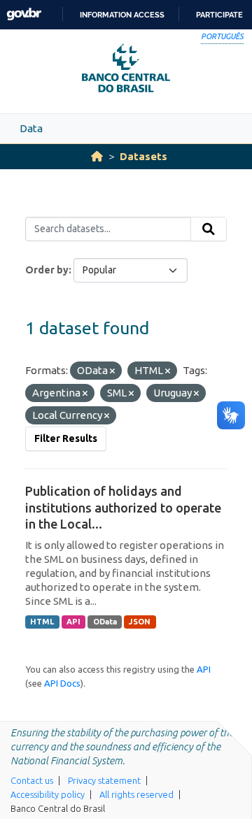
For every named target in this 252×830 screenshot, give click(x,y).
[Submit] (208, 229)
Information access (122, 15)
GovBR (23, 14)
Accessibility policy (47, 794)
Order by (47, 270)
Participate (219, 15)
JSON (139, 621)
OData (105, 621)
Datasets (143, 156)
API (73, 621)
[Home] (97, 156)
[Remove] (112, 371)
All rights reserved (136, 794)
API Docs (62, 683)
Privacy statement (104, 780)
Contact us (31, 780)
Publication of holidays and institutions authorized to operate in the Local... (123, 507)
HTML (42, 621)
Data (31, 128)
